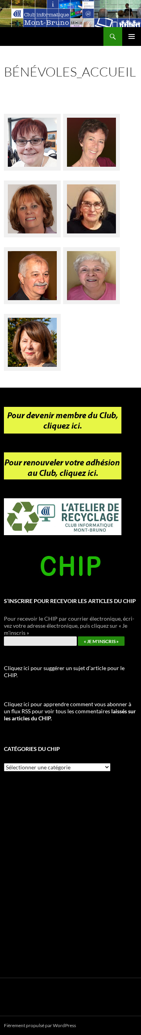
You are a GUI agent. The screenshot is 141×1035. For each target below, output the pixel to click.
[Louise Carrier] (32, 337)
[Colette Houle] (32, 137)
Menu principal (131, 36)
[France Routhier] (32, 271)
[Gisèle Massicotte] (32, 204)
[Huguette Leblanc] (91, 137)
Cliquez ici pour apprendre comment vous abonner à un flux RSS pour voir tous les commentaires (70, 711)
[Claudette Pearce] (91, 204)
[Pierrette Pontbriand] (91, 271)
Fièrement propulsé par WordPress (40, 1025)
